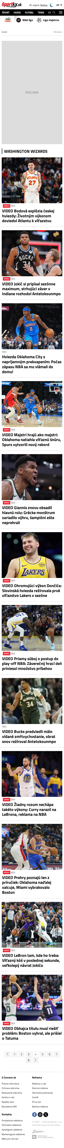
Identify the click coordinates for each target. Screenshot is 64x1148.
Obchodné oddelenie (11, 1125)
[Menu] (60, 12)
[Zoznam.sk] (38, 1132)
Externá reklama (40, 1088)
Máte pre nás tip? (10, 1138)
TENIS (41, 12)
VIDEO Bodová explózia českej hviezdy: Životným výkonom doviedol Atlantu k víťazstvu (28, 215)
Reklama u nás (39, 1083)
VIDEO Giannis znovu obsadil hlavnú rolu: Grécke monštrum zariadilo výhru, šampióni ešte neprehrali (28, 515)
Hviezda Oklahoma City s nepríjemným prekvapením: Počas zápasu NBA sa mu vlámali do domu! (31, 364)
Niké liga (28, 20)
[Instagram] (40, 1115)
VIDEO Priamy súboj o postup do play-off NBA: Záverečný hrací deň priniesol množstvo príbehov (32, 663)
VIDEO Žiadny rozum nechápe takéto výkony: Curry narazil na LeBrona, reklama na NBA (29, 809)
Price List (36, 1102)
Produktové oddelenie (12, 1120)
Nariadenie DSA (9, 1106)
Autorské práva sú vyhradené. (46, 1125)
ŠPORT (6, 12)
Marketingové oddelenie (13, 1134)
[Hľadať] (54, 12)
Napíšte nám (8, 1102)
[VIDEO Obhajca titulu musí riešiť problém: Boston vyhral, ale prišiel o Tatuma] (32, 998)
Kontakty (7, 1114)
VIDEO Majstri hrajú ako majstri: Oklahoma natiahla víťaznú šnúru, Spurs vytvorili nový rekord (31, 439)
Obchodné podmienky (42, 1092)
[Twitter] (45, 1115)
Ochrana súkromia (10, 1088)
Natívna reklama (40, 1106)
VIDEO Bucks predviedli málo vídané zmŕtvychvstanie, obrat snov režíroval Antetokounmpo (29, 736)
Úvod (4, 32)
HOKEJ (17, 12)
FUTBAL (29, 12)
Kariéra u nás (8, 1097)
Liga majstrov (51, 20)
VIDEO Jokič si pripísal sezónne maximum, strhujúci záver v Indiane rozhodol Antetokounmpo (31, 288)
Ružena (43, 5)
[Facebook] (34, 1115)
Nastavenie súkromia (12, 1092)
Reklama (37, 1077)
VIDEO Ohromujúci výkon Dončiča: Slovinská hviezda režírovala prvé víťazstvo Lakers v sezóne (32, 590)
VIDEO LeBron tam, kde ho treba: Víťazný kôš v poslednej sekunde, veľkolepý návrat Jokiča (31, 960)
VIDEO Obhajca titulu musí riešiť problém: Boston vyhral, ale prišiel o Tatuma (32, 1033)
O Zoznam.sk (9, 1077)
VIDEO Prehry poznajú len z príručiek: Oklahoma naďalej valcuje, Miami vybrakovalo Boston (26, 885)
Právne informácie (10, 1083)
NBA (13, 206)
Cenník (35, 1097)
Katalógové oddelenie (12, 1129)
